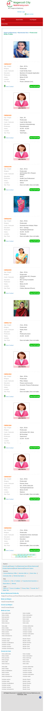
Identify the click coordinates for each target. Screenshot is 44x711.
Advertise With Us (23, 573)
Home (3, 19)
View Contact (9, 86)
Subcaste (12, 596)
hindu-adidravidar (6, 613)
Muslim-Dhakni (26, 638)
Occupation (36, 596)
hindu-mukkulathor (27, 615)
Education (29, 596)
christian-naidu (5, 640)
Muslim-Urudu (26, 648)
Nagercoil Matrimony (10, 32)
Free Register (33, 19)
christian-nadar (27, 635)
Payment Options (28, 568)
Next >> (30, 556)
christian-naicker (6, 638)
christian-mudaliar (27, 631)
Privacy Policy (25, 588)
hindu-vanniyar (6, 633)
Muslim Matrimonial (19, 568)
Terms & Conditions (15, 588)
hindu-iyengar (5, 619)
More (41, 596)
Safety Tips (6, 590)
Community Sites (7, 575)
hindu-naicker (26, 621)
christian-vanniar (6, 644)
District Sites (4, 23)
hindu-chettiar (5, 615)
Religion (3, 596)
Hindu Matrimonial (33, 566)
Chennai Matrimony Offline (10, 573)
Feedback (17, 581)
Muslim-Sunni (26, 644)
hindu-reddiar (5, 628)
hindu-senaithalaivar (7, 629)
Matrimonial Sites (23, 32)
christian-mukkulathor (28, 633)
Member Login (21, 11)
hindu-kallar (5, 621)
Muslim (12, 601)
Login (8, 566)
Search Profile (19, 19)
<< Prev (14, 555)
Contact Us (6, 581)
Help (12, 581)
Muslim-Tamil (26, 646)
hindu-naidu (26, 623)
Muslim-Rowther (27, 642)
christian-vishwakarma (8, 648)
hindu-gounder (5, 617)
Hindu (2, 601)
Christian (7, 601)
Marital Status (22, 596)
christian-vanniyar (6, 646)
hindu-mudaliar (26, 613)
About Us (5, 588)
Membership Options (18, 575)
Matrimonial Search (23, 566)
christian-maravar (27, 629)
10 (25, 556)
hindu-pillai (4, 626)
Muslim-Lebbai (26, 640)
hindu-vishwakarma (7, 635)
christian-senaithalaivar (8, 642)
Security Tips (34, 588)
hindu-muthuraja (27, 617)
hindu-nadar (26, 619)
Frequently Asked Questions (29, 581)
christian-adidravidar (28, 626)
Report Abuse (6, 583)
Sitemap (14, 583)
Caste (7, 596)
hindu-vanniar (5, 631)
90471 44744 (30, 14)
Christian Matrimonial (7, 568)
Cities (17, 596)
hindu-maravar (5, 623)
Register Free (13, 566)
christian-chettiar (27, 628)
